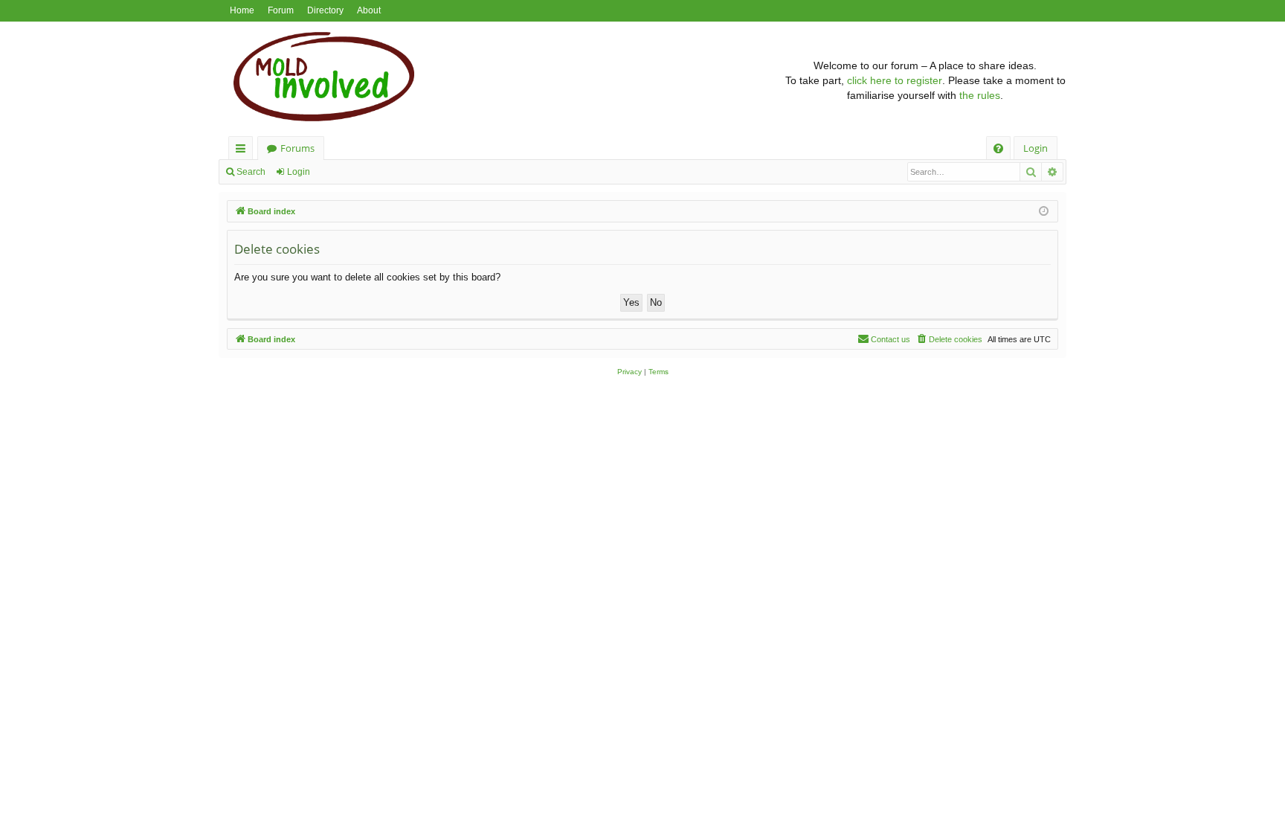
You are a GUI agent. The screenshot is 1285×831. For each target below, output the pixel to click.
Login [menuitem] (1035, 148)
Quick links (243, 150)
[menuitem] (998, 148)
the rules (979, 95)
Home (242, 10)
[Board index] (501, 80)
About (369, 10)
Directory (325, 10)
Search (250, 172)
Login (298, 172)
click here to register (894, 80)
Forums (297, 148)
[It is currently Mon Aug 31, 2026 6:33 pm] (1044, 211)
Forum (281, 10)
